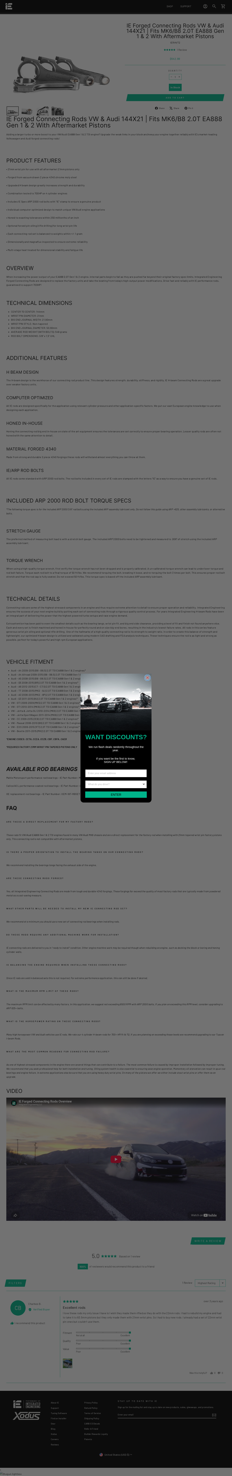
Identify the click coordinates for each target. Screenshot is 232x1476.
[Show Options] (143, 784)
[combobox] (115, 784)
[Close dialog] (147, 677)
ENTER (116, 794)
